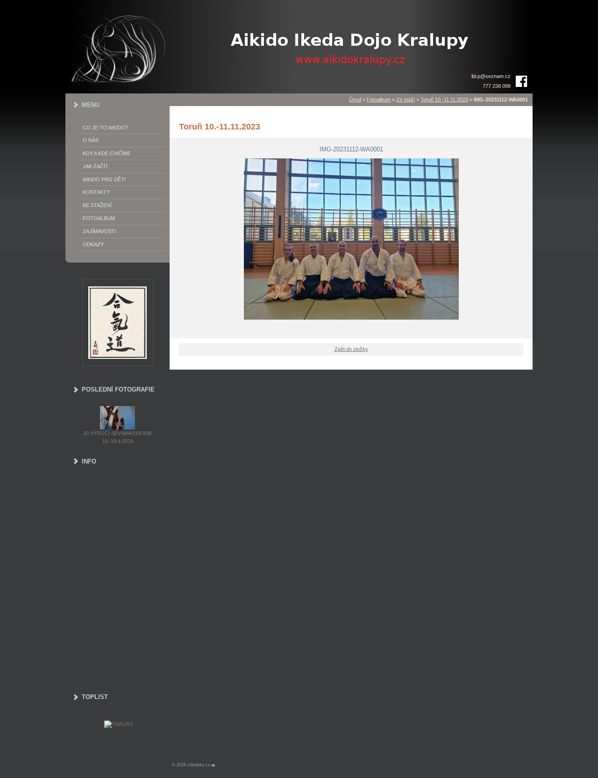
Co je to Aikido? (105, 127)
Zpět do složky (351, 349)
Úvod (355, 99)
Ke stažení (97, 205)
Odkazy (93, 244)
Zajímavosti (99, 231)
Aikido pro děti (104, 179)
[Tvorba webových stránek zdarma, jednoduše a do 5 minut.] (213, 765)
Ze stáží (405, 99)
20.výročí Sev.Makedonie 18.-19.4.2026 (117, 437)
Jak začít (95, 166)
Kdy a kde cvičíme (107, 153)
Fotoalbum (379, 99)
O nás (91, 140)
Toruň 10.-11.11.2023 (444, 99)
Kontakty (96, 192)
